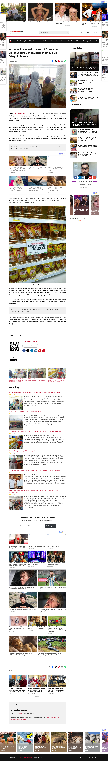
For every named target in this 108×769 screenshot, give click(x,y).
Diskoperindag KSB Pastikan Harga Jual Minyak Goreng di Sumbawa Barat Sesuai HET (35, 470)
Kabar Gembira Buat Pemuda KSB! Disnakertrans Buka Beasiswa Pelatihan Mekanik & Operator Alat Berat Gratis (88, 75)
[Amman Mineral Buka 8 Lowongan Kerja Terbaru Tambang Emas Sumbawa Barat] (73, 157)
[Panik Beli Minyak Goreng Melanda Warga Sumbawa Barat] (37, 373)
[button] (98, 32)
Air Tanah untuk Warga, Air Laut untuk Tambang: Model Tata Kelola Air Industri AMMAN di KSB (88, 97)
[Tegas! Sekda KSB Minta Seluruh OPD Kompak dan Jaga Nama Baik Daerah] (73, 85)
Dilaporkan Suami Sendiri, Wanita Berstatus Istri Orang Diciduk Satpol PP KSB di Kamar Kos (84, 124)
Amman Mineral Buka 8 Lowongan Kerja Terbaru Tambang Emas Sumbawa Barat (87, 154)
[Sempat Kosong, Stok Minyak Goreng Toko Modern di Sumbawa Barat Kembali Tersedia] (18, 373)
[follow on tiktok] (91, 32)
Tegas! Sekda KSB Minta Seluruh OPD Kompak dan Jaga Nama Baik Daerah (88, 82)
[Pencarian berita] (67, 32)
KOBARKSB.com (20, 114)
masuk (20, 713)
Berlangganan (50, 526)
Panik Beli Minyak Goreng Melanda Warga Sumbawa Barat (26, 451)
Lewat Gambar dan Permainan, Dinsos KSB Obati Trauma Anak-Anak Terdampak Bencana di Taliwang (37, 691)
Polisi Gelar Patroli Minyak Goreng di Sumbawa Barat (25, 411)
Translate (83, 221)
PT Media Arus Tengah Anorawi (24, 757)
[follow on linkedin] (94, 32)
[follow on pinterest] (88, 32)
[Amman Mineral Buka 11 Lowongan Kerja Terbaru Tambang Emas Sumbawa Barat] (73, 142)
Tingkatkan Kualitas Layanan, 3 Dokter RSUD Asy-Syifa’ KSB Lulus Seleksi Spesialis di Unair (87, 89)
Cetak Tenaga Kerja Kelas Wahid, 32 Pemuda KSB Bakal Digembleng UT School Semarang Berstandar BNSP (62, 41)
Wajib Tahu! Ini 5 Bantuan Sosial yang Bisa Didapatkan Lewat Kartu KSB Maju (84, 68)
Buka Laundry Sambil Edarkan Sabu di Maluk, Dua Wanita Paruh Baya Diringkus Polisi (88, 146)
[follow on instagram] (78, 32)
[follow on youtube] (82, 32)
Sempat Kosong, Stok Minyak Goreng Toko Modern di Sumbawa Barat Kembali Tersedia (18, 380)
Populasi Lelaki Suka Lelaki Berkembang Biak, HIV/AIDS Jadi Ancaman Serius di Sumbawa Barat (88, 131)
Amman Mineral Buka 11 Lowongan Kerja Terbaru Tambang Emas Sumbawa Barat (88, 139)
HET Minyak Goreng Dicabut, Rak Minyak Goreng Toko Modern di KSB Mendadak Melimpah (56, 380)
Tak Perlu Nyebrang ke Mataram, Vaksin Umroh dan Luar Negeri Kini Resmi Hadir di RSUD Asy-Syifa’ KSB (17, 691)
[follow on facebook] (75, 32)
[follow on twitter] (85, 32)
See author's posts (30, 346)
